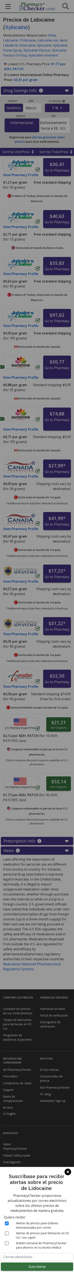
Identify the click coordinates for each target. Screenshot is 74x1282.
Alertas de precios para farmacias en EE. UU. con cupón (42, 1235)
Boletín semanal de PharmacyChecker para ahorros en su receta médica (41, 1245)
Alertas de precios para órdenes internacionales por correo (37, 1225)
